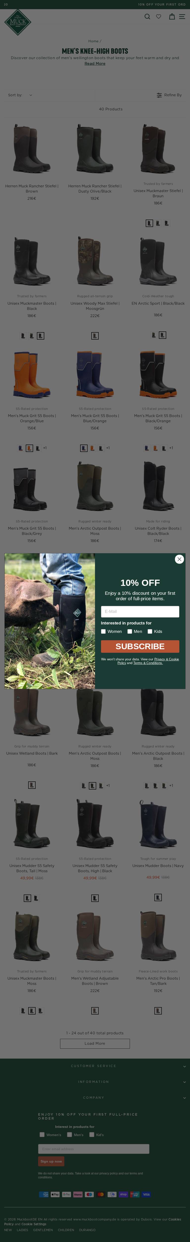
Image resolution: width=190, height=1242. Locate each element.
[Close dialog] (179, 559)
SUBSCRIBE (140, 646)
